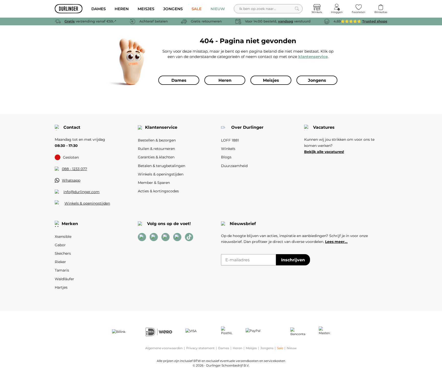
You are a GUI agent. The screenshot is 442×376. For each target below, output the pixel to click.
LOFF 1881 (230, 140)
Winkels (228, 148)
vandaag (285, 21)
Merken (70, 223)
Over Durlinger (247, 127)
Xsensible (63, 236)
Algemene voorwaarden (164, 348)
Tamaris (62, 270)
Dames (223, 348)
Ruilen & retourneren (156, 148)
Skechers (63, 253)
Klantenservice (161, 127)
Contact (71, 127)
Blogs (226, 157)
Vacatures (324, 127)
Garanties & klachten (156, 157)
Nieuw (292, 348)
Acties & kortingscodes (158, 191)
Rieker (60, 262)
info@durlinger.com (81, 192)
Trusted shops (374, 21)
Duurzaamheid (234, 165)
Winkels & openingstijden (87, 203)
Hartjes (61, 287)
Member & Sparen (154, 182)
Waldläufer (64, 279)
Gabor (60, 245)
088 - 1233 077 (74, 169)
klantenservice (313, 56)
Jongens (266, 348)
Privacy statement (200, 348)
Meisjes (251, 348)
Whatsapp (71, 180)
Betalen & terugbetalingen (161, 165)
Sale (280, 348)
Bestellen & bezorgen (157, 140)
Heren (237, 348)
